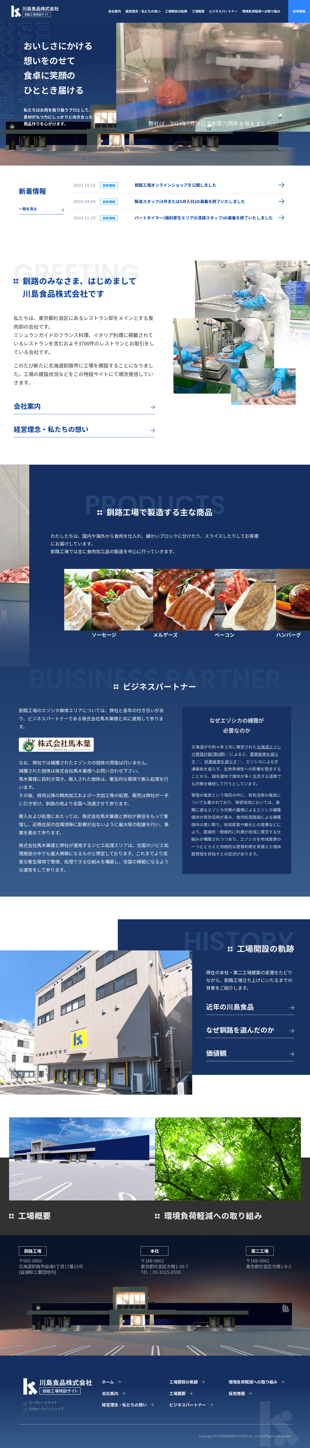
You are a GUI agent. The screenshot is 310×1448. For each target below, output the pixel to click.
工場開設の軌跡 (176, 11)
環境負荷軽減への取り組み (261, 11)
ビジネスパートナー (223, 11)
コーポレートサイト (42, 1402)
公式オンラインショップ (46, 1408)
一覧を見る (28, 208)
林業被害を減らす (220, 761)
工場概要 (198, 11)
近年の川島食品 (230, 1007)
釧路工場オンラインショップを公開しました (175, 185)
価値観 (216, 1053)
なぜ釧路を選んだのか (240, 1030)
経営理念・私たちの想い (142, 11)
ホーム (108, 1382)
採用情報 (299, 11)
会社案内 (114, 11)
